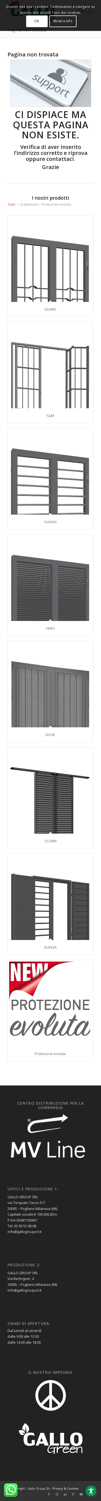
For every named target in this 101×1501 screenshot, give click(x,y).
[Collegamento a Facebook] (49, 1494)
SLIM (50, 415)
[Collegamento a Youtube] (81, 1494)
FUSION (50, 522)
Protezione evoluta (50, 1053)
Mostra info (63, 21)
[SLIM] (50, 365)
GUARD (50, 309)
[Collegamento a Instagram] (57, 1494)
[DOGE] (50, 684)
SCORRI (50, 841)
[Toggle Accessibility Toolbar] (91, 1491)
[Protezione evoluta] (50, 1003)
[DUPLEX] (50, 897)
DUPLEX (50, 947)
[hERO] (50, 578)
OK (36, 21)
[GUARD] (50, 259)
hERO (50, 628)
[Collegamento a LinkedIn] (65, 1494)
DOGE (50, 734)
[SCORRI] (50, 790)
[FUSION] (50, 471)
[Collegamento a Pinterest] (73, 1494)
